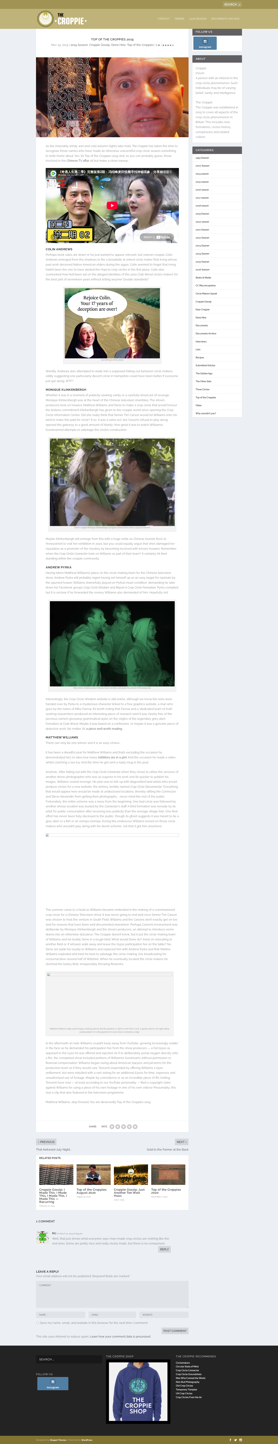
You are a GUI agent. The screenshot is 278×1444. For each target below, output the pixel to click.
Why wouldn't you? (206, 413)
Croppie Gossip (99, 45)
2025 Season (202, 261)
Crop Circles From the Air (189, 1397)
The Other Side (203, 381)
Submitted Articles (205, 365)
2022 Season (202, 237)
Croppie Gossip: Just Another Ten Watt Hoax (129, 1192)
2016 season (202, 189)
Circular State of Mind (187, 1366)
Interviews (201, 341)
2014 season (202, 173)
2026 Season (197, 19)
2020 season (202, 221)
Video (199, 405)
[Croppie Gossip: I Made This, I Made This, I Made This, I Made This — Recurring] (56, 1174)
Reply (164, 1249)
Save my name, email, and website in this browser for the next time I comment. (94, 1322)
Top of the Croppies (140, 45)
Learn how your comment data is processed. (120, 1336)
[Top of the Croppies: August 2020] (94, 1174)
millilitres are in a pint (112, 757)
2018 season (202, 205)
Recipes (200, 357)
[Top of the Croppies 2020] (168, 1174)
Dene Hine (118, 45)
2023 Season (202, 245)
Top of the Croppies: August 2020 (92, 1191)
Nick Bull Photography (187, 1382)
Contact (164, 19)
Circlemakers (183, 1363)
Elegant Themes (58, 1440)
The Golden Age (204, 373)
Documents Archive (225, 19)
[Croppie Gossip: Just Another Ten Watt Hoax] (131, 1174)
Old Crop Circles (184, 1385)
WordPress (86, 1440)
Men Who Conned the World (190, 1378)
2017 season (202, 197)
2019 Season (79, 45)
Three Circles (202, 389)
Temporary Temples (186, 1389)
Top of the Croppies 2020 (166, 1191)
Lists (198, 349)
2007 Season (202, 165)
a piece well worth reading (104, 728)
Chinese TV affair (78, 160)
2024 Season (202, 253)
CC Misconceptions (206, 285)
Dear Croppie (202, 309)
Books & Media (203, 277)
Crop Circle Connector (187, 1370)
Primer (179, 19)
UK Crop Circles (184, 1393)
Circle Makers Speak (206, 293)
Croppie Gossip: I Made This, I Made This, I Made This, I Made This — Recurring (53, 1196)
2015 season (202, 182)
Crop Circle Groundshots (189, 1374)
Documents (202, 325)
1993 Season (202, 158)
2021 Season (202, 229)
